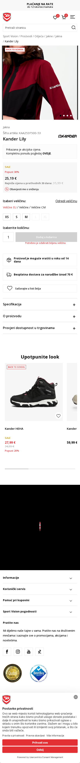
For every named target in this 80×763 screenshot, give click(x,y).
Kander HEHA (14, 428)
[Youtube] (29, 652)
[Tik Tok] (39, 652)
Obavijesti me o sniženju (24, 189)
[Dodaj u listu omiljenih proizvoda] (58, 415)
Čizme (9, 424)
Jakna (58, 36)
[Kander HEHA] (34, 392)
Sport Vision (10, 36)
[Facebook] (7, 652)
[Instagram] (18, 652)
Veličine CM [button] (38, 207)
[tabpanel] (40, 83)
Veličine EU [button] (10, 207)
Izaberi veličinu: (14, 201)
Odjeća (39, 36)
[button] (40, 28)
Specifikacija (12, 304)
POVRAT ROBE (40, 4)
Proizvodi (26, 36)
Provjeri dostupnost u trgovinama (29, 328)
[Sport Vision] (7, 17)
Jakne (49, 36)
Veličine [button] (24, 207)
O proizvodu (12, 316)
